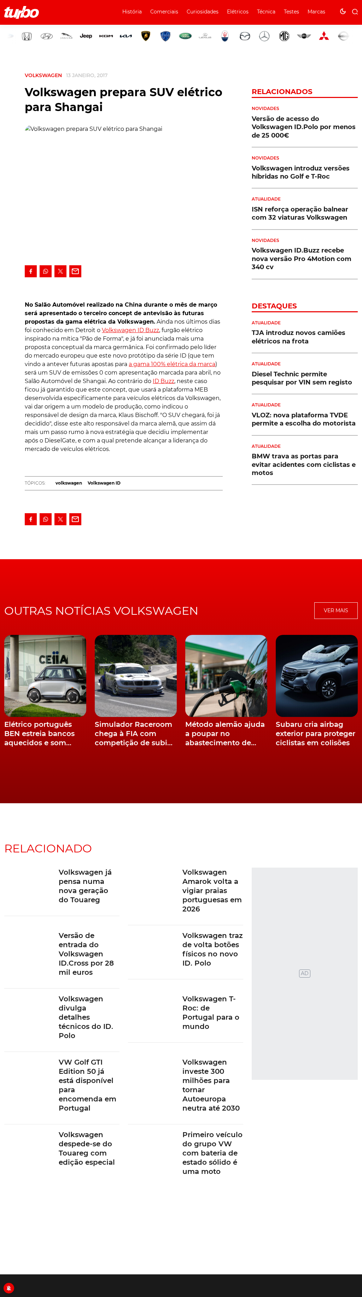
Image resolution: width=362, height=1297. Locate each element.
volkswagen (69, 483)
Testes (291, 11)
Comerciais (164, 11)
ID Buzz (163, 381)
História (132, 11)
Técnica (266, 11)
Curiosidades (202, 11)
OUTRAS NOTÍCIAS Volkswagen (101, 611)
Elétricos (238, 11)
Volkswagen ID (104, 483)
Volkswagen (43, 75)
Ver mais (336, 610)
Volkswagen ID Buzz (130, 330)
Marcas (316, 11)
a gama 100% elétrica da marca (172, 364)
